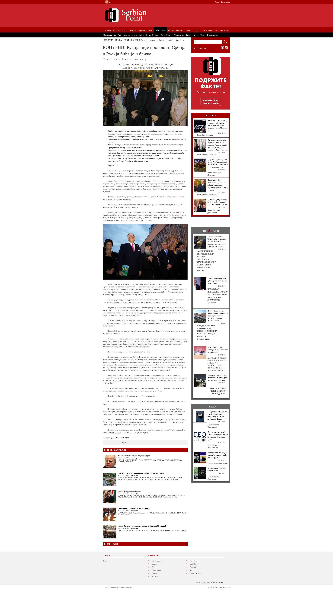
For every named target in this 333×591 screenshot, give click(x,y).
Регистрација (225, 2)
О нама (113, 587)
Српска (148, 35)
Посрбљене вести (110, 35)
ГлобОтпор (194, 561)
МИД (127, 437)
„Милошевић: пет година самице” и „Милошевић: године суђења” (217, 455)
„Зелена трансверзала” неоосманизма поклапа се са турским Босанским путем (217, 436)
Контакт (129, 587)
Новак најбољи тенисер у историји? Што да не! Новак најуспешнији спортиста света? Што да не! (217, 125)
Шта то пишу (212, 35)
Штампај (142, 59)
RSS (110, 2)
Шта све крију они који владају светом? (216, 469)
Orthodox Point (195, 573)
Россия (154, 564)
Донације (121, 587)
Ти (191, 570)
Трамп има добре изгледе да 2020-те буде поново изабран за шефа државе (217, 202)
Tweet (124, 442)
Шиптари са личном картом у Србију (133, 508)
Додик (188, 35)
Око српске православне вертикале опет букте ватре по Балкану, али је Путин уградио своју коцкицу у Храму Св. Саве (217, 145)
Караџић (195, 35)
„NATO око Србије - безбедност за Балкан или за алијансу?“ (217, 349)
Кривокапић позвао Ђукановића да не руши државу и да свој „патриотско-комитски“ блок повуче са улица (216, 241)
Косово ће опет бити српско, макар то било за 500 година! (142, 526)
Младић (169, 35)
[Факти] (132, 15)
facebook (222, 47)
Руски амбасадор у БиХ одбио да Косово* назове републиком (217, 280)
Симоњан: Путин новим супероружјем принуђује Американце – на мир (217, 377)
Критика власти (138, 35)
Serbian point (157, 561)
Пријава (217, 2)
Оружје (193, 564)
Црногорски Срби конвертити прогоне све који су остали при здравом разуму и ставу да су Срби (217, 185)
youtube (226, 47)
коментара (129, 59)
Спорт (154, 573)
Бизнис (155, 567)
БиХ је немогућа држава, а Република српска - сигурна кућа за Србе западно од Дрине (217, 415)
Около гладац (179, 35)
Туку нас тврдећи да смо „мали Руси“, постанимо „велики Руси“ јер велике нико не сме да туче (217, 163)
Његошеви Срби (158, 35)
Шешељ (203, 35)
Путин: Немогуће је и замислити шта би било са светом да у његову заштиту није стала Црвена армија (217, 316)
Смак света (156, 570)
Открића (193, 567)
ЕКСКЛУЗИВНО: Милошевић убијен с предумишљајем (141, 473)
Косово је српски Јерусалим (129, 490)
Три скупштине (124, 35)
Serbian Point (122, 40)
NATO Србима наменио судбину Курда (134, 455)
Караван (155, 576)
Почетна (108, 40)
